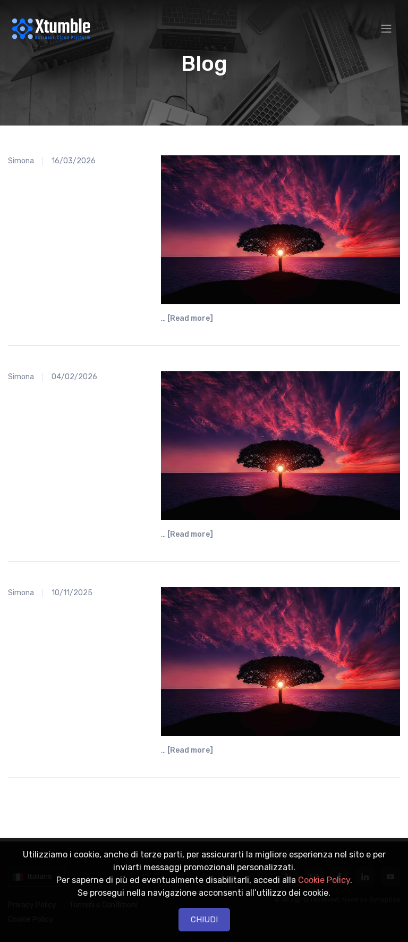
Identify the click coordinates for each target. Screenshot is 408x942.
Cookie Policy (324, 880)
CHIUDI (204, 919)
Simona (21, 160)
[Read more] (190, 318)
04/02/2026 (74, 376)
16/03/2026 (74, 160)
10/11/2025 (72, 592)
